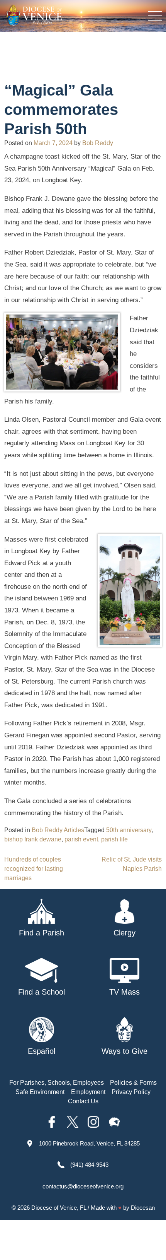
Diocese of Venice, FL (58, 1207)
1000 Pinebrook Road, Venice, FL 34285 (89, 1143)
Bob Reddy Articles (58, 830)
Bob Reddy (97, 143)
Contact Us (83, 1101)
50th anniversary (128, 830)
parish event (81, 839)
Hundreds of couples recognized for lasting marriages (33, 868)
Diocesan (143, 1207)
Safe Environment (39, 1092)
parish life (114, 839)
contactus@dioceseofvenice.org (83, 1186)
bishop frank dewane (32, 839)
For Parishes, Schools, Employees (56, 1082)
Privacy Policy (131, 1092)
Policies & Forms (133, 1082)
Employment (88, 1092)
